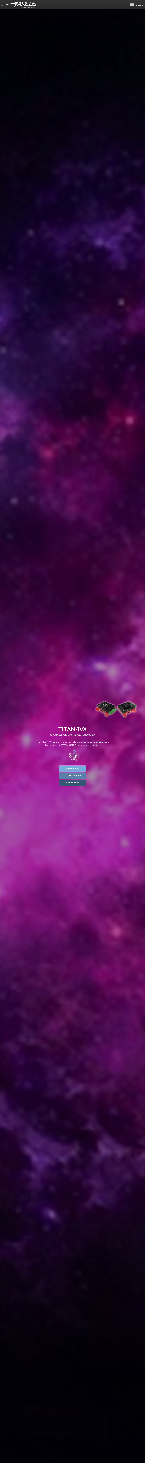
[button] (72, 768)
